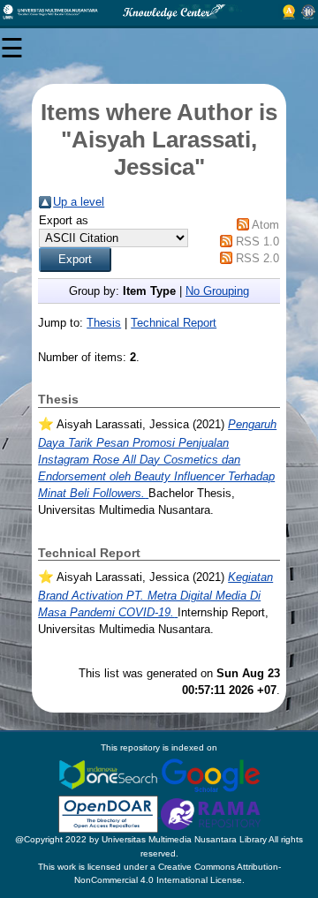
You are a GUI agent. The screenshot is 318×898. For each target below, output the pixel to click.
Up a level (78, 201)
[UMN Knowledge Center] (159, 11)
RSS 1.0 (257, 241)
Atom (265, 224)
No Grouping (217, 291)
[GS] (211, 774)
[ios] (109, 774)
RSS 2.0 (257, 258)
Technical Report (173, 322)
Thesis (104, 322)
